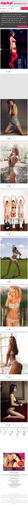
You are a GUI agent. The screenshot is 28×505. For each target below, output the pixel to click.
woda (2, 24)
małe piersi (23, 16)
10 (24, 434)
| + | (22, 64)
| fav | (9, 72)
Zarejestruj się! (14, 478)
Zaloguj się (4, 8)
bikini (12, 14)
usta (17, 22)
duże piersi (9, 16)
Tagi (13, 8)
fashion (13, 16)
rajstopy (3, 20)
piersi (15, 18)
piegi (12, 18)
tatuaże (10, 22)
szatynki (16, 20)
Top (8, 8)
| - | (5, 64)
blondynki (15, 14)
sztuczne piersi (4, 22)
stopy (9, 20)
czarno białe (3, 16)
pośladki (21, 18)
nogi (9, 18)
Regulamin (16, 493)
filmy (17, 16)
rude (6, 20)
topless (13, 22)
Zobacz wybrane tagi (22, 26)
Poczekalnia (4, 11)
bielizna (8, 14)
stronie (15, 503)
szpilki (19, 20)
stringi (12, 20)
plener (18, 18)
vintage (24, 22)
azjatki (4, 14)
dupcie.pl (14, 3)
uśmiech (20, 22)
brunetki (19, 14)
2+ (2, 14)
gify (19, 16)
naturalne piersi (4, 18)
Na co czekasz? (14, 487)
